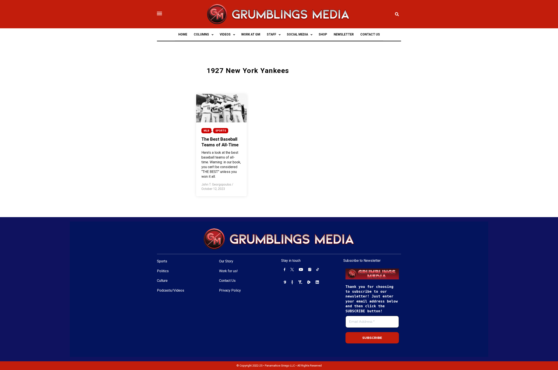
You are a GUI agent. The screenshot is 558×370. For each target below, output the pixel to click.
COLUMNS (201, 34)
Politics (163, 271)
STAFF (271, 34)
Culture (162, 281)
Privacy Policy (230, 290)
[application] (212, 34)
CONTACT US (370, 34)
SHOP (323, 34)
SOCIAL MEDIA (297, 34)
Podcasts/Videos (170, 290)
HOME (182, 34)
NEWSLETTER (344, 34)
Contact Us (227, 281)
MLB (206, 130)
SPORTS (220, 130)
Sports (162, 261)
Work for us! (228, 271)
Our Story (226, 261)
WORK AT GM (250, 34)
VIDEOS (225, 34)
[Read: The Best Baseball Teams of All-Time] (221, 108)
